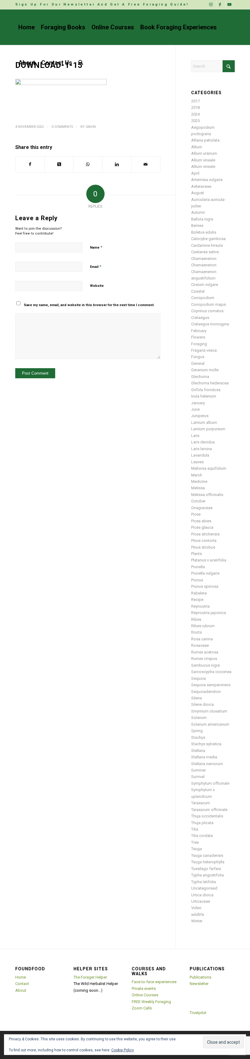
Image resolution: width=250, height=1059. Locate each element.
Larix (195, 435)
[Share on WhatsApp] (87, 164)
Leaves (197, 462)
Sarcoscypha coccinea (211, 671)
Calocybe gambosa (208, 238)
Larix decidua (203, 442)
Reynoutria (200, 606)
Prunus (197, 580)
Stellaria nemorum (207, 763)
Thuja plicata (202, 822)
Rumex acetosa (204, 652)
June (195, 409)
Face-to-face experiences (154, 981)
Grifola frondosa (205, 389)
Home (20, 977)
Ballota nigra (202, 219)
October (198, 501)
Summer (198, 770)
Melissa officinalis (207, 494)
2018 (195, 107)
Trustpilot (198, 1012)
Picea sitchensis (205, 534)
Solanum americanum (210, 724)
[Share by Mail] (145, 164)
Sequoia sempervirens (210, 685)
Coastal (198, 291)
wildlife (197, 914)
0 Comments (62, 127)
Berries (197, 225)
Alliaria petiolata (205, 140)
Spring (197, 730)
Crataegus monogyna (210, 324)
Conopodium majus (208, 304)
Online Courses (145, 995)
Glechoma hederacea (210, 383)
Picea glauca (202, 527)
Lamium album (204, 422)
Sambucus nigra (205, 665)
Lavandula (200, 455)
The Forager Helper (90, 977)
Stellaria (198, 750)
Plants (196, 553)
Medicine (199, 481)
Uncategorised (204, 888)
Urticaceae (200, 901)
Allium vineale (203, 160)
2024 (195, 114)
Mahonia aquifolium (208, 468)
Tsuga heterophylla (207, 862)
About (20, 990)
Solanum (199, 717)
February (198, 330)
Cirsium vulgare (204, 284)
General (198, 363)
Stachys (198, 737)
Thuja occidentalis (207, 816)
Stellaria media (204, 757)
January (198, 403)
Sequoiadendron (206, 691)
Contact (22, 983)
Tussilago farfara (206, 868)
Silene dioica (202, 704)
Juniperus (200, 415)
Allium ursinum (204, 153)
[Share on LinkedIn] (116, 164)
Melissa (198, 488)
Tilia (194, 829)
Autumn (198, 212)
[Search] (80, 62)
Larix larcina (201, 448)
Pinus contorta (203, 540)
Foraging (199, 344)
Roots (196, 632)
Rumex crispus (204, 658)
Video (196, 907)
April (195, 173)
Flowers (198, 337)
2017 (195, 101)
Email (95, 266)
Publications (200, 977)
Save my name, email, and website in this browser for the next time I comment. (89, 305)
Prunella (198, 567)
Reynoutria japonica (208, 612)
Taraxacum (200, 803)
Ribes (196, 619)
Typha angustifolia (207, 875)
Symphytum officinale (210, 783)
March (196, 475)
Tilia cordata (202, 835)
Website (97, 286)
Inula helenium (203, 396)
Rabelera (199, 593)
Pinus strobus (203, 547)
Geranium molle (205, 370)
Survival (198, 776)
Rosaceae (200, 645)
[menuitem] (102, 4)
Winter (196, 921)
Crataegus (200, 317)
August (197, 193)
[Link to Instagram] (211, 4)
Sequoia (198, 678)
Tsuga (196, 848)
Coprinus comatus (207, 311)
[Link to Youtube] (230, 4)
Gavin (91, 127)
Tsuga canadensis (207, 855)
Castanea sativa (205, 252)
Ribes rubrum (203, 626)
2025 (195, 120)
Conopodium (202, 297)
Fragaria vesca (204, 350)
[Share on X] (59, 164)
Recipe (197, 599)
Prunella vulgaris (205, 573)
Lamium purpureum (208, 429)
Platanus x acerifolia (208, 560)
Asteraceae (201, 186)
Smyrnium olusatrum (209, 711)
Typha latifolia (203, 881)
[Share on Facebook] (30, 164)
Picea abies (201, 521)
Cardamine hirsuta (207, 245)
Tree (195, 842)
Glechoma (200, 376)
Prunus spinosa (204, 586)
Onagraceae (201, 507)
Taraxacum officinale (209, 809)
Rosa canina (202, 639)
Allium (196, 147)
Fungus (197, 356)
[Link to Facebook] (220, 4)
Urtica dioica (202, 895)
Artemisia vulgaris (207, 179)
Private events (144, 988)
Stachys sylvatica (206, 744)
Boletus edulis (203, 232)
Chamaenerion (203, 258)
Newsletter (199, 983)
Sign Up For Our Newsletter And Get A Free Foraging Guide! (102, 4)
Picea (196, 514)
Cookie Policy (122, 1050)
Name (96, 247)
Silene (196, 698)
